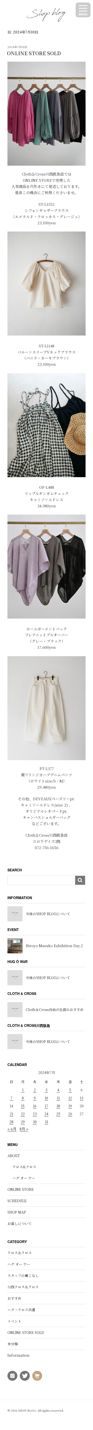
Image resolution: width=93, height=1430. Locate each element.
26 (70, 1113)
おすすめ (14, 1298)
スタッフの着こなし (23, 1275)
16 (34, 1105)
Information (18, 1355)
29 (23, 1121)
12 (70, 1097)
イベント (14, 1321)
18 (58, 1105)
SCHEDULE (17, 1200)
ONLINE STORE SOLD (34, 53)
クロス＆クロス (19, 1252)
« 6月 (12, 1128)
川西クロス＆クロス (23, 1286)
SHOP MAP (16, 1212)
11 (58, 1097)
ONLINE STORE (20, 1189)
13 (81, 1097)
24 (46, 1113)
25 (58, 1113)
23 (35, 1113)
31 (46, 1121)
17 (46, 1105)
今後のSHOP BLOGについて (48, 913)
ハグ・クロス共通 (21, 1309)
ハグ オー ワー (23, 1177)
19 (70, 1105)
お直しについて (19, 1223)
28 (11, 1121)
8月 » (24, 1128)
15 (23, 1105)
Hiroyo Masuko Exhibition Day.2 (54, 945)
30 (35, 1121)
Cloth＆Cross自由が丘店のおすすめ (55, 1009)
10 (46, 1097)
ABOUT (13, 1155)
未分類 (12, 1343)
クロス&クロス (24, 1166)
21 (11, 1113)
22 (23, 1113)
